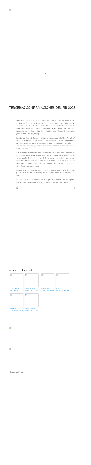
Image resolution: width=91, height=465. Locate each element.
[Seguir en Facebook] (36, 79)
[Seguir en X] (50, 79)
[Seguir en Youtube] (45, 79)
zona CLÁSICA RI (71, 87)
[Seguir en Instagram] (41, 79)
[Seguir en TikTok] (54, 79)
